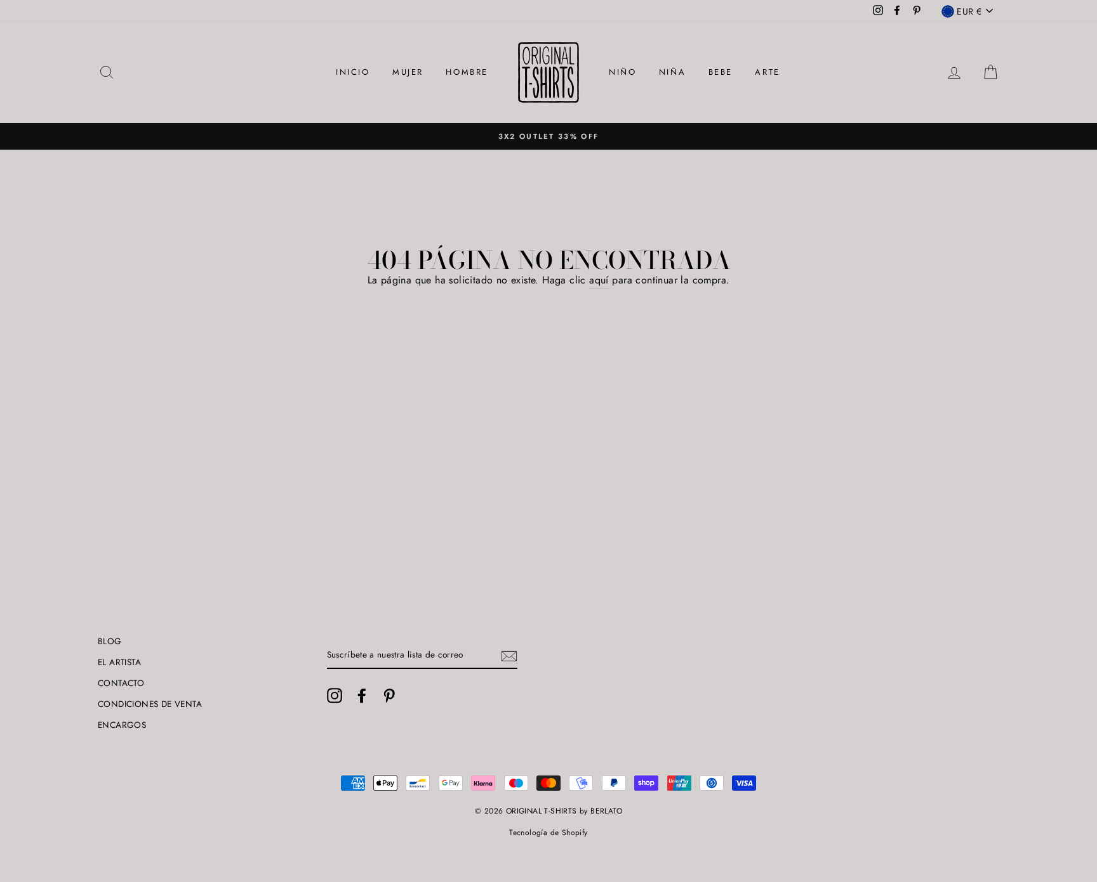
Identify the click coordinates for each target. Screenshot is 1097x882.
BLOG (110, 641)
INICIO (353, 72)
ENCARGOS (122, 724)
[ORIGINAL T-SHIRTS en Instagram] (334, 695)
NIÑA (672, 72)
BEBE (720, 72)
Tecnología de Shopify (548, 832)
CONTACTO (121, 683)
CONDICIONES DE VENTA (150, 703)
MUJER (407, 72)
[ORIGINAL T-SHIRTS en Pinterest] (389, 695)
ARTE (767, 72)
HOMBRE (467, 72)
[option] (548, 136)
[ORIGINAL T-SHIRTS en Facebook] (361, 695)
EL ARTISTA (119, 662)
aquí (599, 280)
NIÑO (622, 72)
